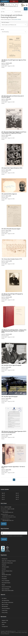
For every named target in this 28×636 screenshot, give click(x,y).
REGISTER (4, 1)
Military (3, 573)
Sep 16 (3, 493)
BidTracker (4, 622)
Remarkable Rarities (6, 582)
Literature (4, 568)
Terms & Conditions (6, 608)
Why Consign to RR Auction (7, 602)
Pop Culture (4, 576)
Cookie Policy (4, 610)
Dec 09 (17, 497)
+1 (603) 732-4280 (10, 508)
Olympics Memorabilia (6, 574)
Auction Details (18, 19)
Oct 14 (3, 497)
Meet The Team (5, 604)
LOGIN (23, 1)
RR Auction (12, 631)
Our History (4, 598)
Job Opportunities (5, 600)
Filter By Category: (5, 22)
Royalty (3, 584)
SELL (14, 1)
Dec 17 (17, 499)
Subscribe (4, 539)
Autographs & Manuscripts (7, 562)
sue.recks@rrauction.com (8, 512)
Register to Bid (5, 620)
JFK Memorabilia (5, 566)
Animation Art (4, 558)
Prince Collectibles (5, 580)
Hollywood (4, 564)
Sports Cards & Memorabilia (7, 590)
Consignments (5, 626)
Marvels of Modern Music (7, 570)
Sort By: (2, 29)
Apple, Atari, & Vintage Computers (9, 560)
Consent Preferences (5, 633)
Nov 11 (17, 493)
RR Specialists (5, 606)
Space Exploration (5, 588)
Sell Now (3, 523)
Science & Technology (6, 586)
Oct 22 (3, 499)
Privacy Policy (4, 612)
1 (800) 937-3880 (7, 507)
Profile (3, 624)
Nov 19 (17, 495)
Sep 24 (3, 495)
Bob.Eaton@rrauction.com (8, 520)
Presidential (4, 578)
